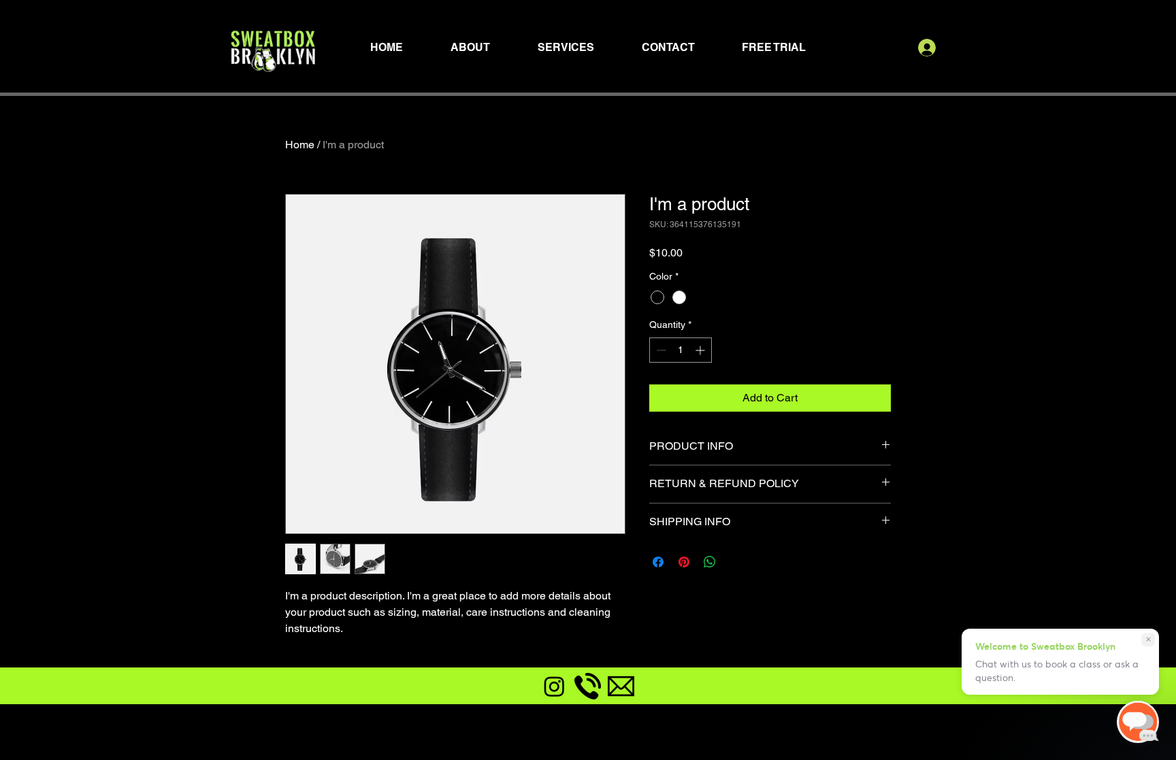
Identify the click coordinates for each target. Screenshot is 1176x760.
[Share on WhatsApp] (710, 562)
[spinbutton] (680, 350)
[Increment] (701, 350)
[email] (621, 686)
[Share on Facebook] (658, 562)
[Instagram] (554, 686)
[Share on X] (736, 562)
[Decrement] (659, 350)
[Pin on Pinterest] (684, 562)
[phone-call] (587, 686)
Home (299, 144)
